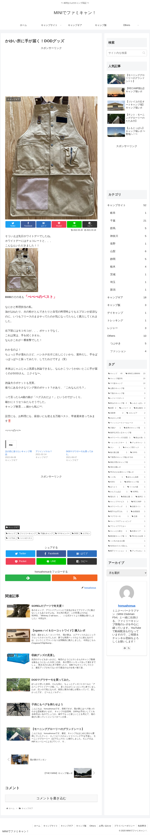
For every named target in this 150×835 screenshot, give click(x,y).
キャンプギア (13, 527)
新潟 (128, 289)
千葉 (128, 220)
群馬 (128, 228)
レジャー (126, 328)
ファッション (128, 351)
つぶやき (128, 343)
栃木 (128, 266)
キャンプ (11, 533)
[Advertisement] (51, 70)
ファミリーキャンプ (28, 533)
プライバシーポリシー (124, 826)
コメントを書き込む (51, 798)
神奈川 (128, 236)
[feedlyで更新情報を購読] (28, 578)
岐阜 (128, 212)
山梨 (128, 251)
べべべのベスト (26, 538)
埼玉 (128, 282)
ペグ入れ (11, 538)
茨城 (128, 274)
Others (126, 335)
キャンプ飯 (126, 305)
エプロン (86, 533)
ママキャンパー (63, 533)
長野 (128, 243)
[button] (143, 53)
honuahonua (126, 605)
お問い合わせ (105, 826)
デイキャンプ (126, 312)
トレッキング (126, 320)
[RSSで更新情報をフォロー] (74, 578)
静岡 (128, 259)
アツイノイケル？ (44, 451)
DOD (76, 533)
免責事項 (142, 826)
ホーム (37, 826)
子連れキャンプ (46, 533)
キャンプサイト (126, 205)
